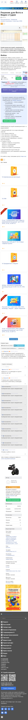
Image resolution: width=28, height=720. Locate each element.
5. (1, 400)
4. (1, 393)
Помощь (3, 666)
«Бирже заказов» (16, 100)
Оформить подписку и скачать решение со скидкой (14, 90)
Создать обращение (8, 688)
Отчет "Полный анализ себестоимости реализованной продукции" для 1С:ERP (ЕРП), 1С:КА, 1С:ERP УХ (13, 222)
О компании (4, 659)
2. (1, 378)
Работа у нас (4, 667)
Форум (5, 653)
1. (1, 369)
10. (2, 435)
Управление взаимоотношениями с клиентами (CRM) (11, 539)
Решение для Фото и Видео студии (12, 13)
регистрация (4, 458)
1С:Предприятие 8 (10, 555)
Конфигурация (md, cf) (11, 551)
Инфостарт (23, 156)
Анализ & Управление (9, 629)
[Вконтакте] (5, 709)
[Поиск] (5, 2)
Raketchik (6, 351)
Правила (3, 664)
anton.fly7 (5, 369)
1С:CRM (4, 198)
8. (1, 421)
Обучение (6, 637)
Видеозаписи (7, 648)
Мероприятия (7, 645)
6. (1, 407)
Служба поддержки (9, 672)
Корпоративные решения (10, 635)
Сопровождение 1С (9, 632)
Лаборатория (7, 627)
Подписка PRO (5, 662)
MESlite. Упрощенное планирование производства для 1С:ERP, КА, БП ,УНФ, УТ (13, 287)
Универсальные (9, 559)
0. (1, 351)
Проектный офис (8, 643)
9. (1, 428)
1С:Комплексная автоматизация (11, 177)
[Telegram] (2, 709)
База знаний (6, 624)
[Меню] (2, 2)
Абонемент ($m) (10, 582)
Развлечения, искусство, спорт (13, 571)
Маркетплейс (7, 640)
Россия (7, 567)
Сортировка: (8, 348)
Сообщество (4, 660)
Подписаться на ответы (7, 345)
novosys (6, 450)
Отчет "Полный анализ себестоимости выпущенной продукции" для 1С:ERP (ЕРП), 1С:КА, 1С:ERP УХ (13, 330)
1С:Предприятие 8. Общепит (10, 263)
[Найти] (25, 618)
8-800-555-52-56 (6, 683)
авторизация (11, 458)
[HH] (9, 709)
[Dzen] (12, 709)
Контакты (3, 669)
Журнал (5, 622)
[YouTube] (2, 712)
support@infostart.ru (7, 684)
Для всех (8, 547)
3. (1, 386)
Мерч (4, 656)
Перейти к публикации (7, 364)
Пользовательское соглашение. (9, 696)
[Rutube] (5, 712)
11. (2, 442)
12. (2, 450)
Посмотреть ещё (13, 339)
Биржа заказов (7, 650)
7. (1, 414)
